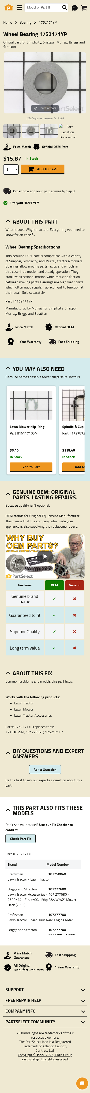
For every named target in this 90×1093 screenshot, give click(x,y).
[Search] (64, 7)
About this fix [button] (32, 673)
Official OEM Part (55, 146)
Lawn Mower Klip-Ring (27, 426)
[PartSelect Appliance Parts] (8, 7)
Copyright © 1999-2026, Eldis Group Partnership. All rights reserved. (45, 1057)
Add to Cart (47, 168)
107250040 (57, 873)
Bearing (25, 22)
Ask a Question (45, 769)
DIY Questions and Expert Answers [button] (48, 753)
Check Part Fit (20, 838)
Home (7, 22)
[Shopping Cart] (84, 8)
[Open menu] (19, 7)
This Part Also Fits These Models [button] (48, 810)
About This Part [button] (35, 221)
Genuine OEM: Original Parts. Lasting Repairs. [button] (45, 494)
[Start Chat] (82, 1083)
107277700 (57, 914)
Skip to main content (45, 39)
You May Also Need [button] (39, 369)
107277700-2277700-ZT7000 (61, 932)
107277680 (57, 888)
